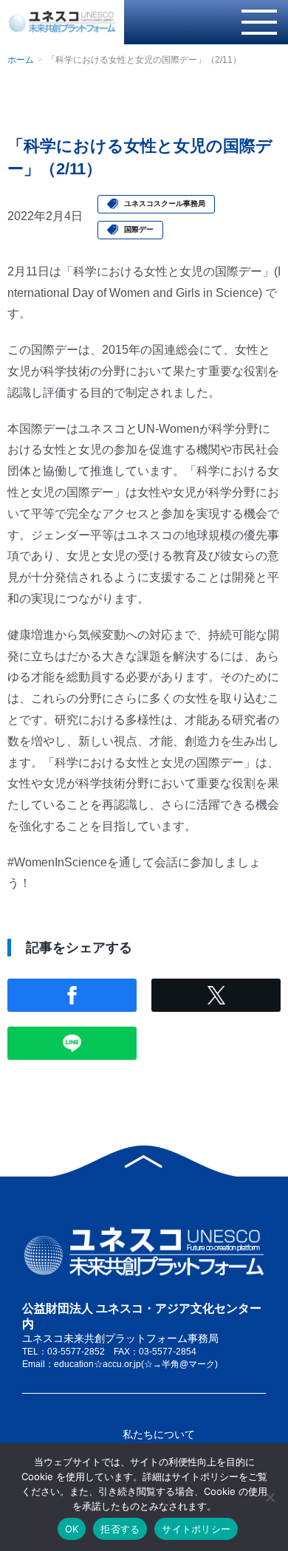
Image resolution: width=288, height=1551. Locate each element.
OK (72, 1529)
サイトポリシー (196, 1529)
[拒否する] (269, 1497)
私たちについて (159, 1434)
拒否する (120, 1529)
